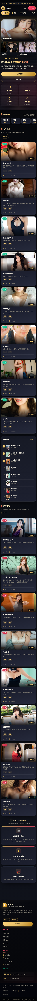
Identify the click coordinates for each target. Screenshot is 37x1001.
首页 (6, 13)
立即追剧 (20, 74)
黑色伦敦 (6, 346)
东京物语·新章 (8, 540)
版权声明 (7, 958)
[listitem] (5, 121)
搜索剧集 (5, 994)
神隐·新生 (6, 802)
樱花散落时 (6, 764)
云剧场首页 (6, 934)
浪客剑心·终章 (8, 273)
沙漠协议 (6, 201)
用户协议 (7, 964)
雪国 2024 (6, 727)
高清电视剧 (6, 937)
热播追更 (14, 991)
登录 (25, 8)
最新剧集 (18, 79)
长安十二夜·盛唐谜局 (10, 577)
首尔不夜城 (6, 382)
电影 (15, 13)
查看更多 (5, 136)
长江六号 (6, 419)
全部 (31, 439)
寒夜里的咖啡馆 (8, 615)
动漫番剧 (5, 943)
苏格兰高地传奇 (8, 238)
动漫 (33, 13)
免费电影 (5, 940)
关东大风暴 (6, 309)
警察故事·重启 (8, 163)
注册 (32, 8)
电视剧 (24, 13)
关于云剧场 (8, 961)
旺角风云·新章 (8, 689)
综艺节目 (5, 946)
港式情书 (6, 652)
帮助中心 (7, 955)
